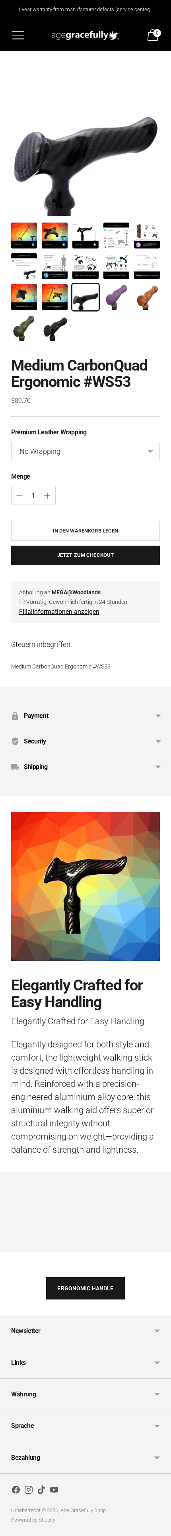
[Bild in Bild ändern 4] (116, 235)
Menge (20, 476)
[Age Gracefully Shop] (85, 35)
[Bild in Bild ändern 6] (24, 266)
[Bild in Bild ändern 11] (24, 297)
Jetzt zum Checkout (85, 555)
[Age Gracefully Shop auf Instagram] (28, 1491)
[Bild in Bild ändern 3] (85, 235)
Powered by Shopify (33, 1520)
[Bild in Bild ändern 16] (24, 328)
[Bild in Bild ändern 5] (147, 235)
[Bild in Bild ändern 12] (55, 297)
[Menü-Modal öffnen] (18, 35)
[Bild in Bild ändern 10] (147, 266)
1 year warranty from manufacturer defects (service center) (84, 9)
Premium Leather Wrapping (48, 432)
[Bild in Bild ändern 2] (55, 235)
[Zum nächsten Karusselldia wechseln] (159, 1245)
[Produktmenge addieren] (19, 495)
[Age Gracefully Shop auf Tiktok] (41, 1491)
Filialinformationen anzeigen (59, 611)
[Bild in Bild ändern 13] (85, 297)
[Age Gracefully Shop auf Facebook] (16, 1491)
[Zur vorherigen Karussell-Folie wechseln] (11, 1245)
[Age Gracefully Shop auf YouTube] (54, 1491)
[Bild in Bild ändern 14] (116, 297)
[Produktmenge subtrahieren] (47, 495)
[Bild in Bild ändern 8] (85, 266)
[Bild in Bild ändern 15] (147, 297)
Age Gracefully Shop (83, 1510)
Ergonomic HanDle (85, 1288)
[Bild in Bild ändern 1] (24, 235)
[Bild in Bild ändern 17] (55, 328)
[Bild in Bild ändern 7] (55, 266)
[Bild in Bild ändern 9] (116, 266)
